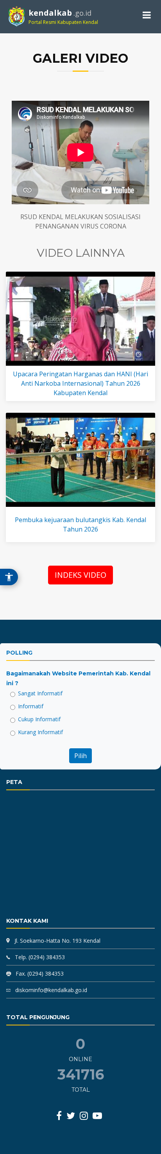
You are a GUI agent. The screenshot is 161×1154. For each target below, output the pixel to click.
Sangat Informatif (40, 693)
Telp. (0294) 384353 (39, 957)
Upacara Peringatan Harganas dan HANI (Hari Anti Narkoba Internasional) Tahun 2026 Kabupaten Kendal (80, 383)
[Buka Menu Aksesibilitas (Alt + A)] (9, 577)
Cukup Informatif (39, 719)
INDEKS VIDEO (80, 575)
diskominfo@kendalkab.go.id (50, 990)
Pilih (80, 755)
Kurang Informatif (40, 732)
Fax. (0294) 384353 (39, 973)
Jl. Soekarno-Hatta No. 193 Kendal (57, 940)
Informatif (30, 706)
